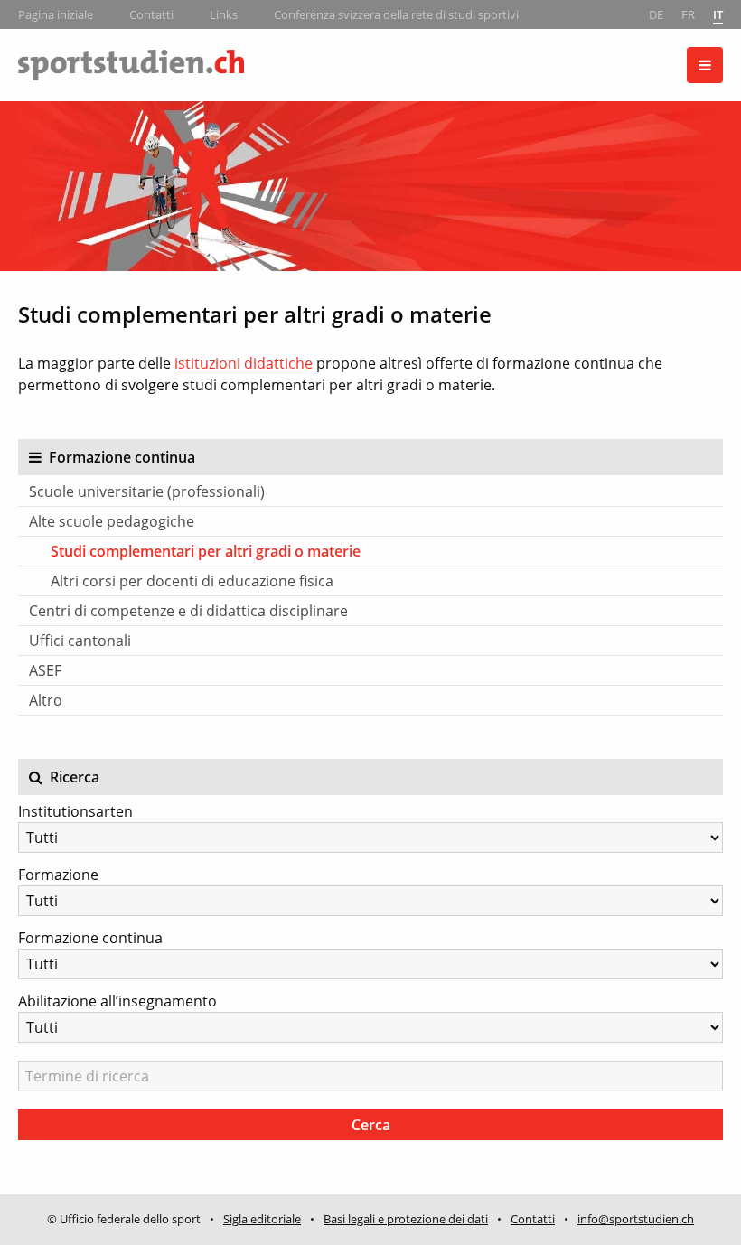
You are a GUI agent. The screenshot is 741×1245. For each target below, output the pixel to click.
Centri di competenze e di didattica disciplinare (188, 611)
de (656, 14)
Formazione (58, 875)
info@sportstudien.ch (635, 1219)
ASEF (45, 670)
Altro (45, 700)
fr (688, 14)
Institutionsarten (75, 811)
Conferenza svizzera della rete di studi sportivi (396, 14)
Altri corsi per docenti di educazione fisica (192, 581)
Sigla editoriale (262, 1219)
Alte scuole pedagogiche (111, 521)
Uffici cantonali (80, 641)
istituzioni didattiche (243, 363)
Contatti (151, 14)
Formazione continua (90, 938)
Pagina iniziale (55, 14)
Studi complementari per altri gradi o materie (206, 551)
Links (224, 14)
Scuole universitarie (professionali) (147, 491)
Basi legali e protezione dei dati (406, 1219)
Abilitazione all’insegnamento (117, 1001)
